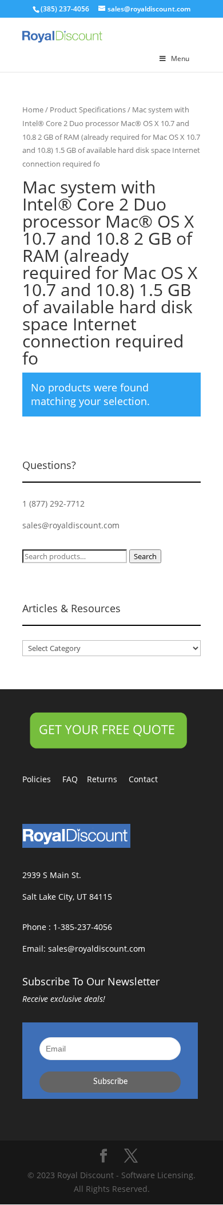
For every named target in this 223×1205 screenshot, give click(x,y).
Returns (108, 779)
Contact (149, 779)
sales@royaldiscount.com (71, 525)
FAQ (74, 779)
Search (145, 556)
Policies (42, 779)
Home (32, 109)
